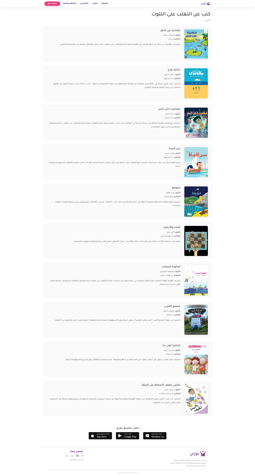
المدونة (104, 4)
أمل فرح (170, 232)
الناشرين (84, 4)
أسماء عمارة (168, 35)
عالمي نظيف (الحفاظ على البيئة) (160, 385)
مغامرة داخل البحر (169, 109)
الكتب (94, 4)
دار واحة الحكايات (166, 394)
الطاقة (176, 188)
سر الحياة (174, 148)
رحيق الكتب (168, 197)
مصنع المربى (172, 306)
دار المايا (169, 315)
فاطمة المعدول (167, 272)
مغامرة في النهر (170, 30)
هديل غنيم (169, 154)
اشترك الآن (52, 4)
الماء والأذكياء (171, 227)
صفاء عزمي (169, 390)
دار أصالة (169, 354)
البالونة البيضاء (171, 267)
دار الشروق (168, 79)
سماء (170, 39)
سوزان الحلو (168, 311)
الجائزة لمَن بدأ (171, 345)
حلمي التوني (169, 75)
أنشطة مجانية (69, 4)
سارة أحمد (169, 114)
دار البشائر (168, 118)
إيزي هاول (170, 193)
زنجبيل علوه (169, 350)
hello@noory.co (76, 460)
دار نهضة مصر (166, 236)
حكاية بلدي (173, 70)
